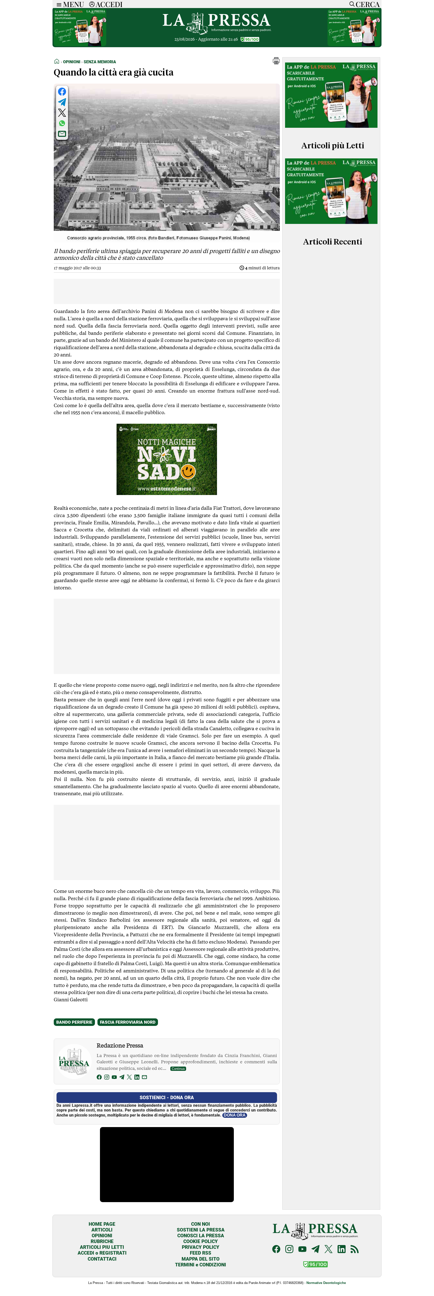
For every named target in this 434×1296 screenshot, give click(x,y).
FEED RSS (200, 1253)
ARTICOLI (102, 1230)
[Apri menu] (57, 4)
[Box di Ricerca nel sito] (351, 4)
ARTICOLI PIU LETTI (102, 1247)
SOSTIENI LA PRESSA (201, 1230)
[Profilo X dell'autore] (129, 1078)
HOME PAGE (102, 1224)
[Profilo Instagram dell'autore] (106, 1078)
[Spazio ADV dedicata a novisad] (167, 493)
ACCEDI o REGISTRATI (102, 1253)
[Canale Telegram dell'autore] (121, 1078)
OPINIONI (102, 1236)
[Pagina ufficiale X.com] (328, 1249)
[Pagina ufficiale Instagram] (289, 1249)
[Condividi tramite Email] (62, 134)
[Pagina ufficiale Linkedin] (342, 1249)
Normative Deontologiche (326, 1283)
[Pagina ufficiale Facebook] (276, 1249)
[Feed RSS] (355, 1249)
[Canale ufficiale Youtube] (302, 1249)
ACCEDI (109, 4)
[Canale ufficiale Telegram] (315, 1249)
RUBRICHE (102, 1241)
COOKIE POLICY (200, 1241)
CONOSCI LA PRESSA (200, 1236)
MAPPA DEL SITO (201, 1259)
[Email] (144, 1078)
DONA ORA (235, 1115)
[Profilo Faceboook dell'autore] (99, 1078)
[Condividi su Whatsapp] (62, 123)
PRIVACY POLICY (200, 1247)
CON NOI (200, 1224)
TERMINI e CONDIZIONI (200, 1265)
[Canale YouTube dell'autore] (114, 1078)
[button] (276, 62)
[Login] (92, 4)
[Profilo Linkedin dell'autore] (136, 1078)
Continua (178, 1069)
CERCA (367, 4)
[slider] (161, 1198)
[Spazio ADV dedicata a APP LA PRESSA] (80, 44)
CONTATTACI (102, 1259)
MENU (73, 4)
